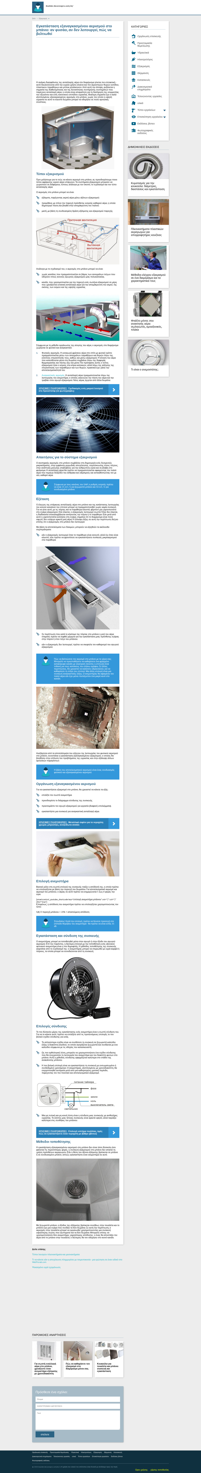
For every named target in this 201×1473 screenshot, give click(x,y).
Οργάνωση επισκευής (149, 36)
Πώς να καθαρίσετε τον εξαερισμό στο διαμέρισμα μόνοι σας (78, 1366)
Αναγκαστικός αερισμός (53, 375)
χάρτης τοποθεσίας (159, 1469)
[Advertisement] (77, 59)
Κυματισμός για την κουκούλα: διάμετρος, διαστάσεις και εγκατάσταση (148, 186)
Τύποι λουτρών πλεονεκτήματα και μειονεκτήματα (56, 1254)
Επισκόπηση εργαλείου (150, 116)
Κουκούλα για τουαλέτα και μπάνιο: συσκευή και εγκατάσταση (108, 1367)
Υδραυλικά (143, 52)
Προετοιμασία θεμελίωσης (144, 44)
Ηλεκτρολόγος (145, 59)
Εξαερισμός (143, 66)
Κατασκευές (143, 79)
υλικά (140, 103)
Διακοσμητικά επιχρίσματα (144, 88)
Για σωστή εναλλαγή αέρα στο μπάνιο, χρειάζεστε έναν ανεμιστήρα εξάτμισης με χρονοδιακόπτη (45, 1368)
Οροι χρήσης (141, 1469)
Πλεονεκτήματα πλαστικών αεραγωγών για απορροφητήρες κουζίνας (147, 232)
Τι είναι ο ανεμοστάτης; (144, 369)
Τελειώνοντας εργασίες (149, 96)
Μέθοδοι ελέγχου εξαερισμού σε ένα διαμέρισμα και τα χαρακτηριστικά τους (148, 278)
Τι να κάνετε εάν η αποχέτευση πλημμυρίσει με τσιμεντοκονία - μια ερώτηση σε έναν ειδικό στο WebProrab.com (77, 1260)
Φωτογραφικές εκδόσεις (145, 132)
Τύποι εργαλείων (146, 109)
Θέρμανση (143, 73)
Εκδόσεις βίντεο (146, 123)
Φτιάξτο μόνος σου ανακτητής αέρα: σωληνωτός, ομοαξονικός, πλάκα (146, 325)
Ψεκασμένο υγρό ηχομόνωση (46, 1267)
